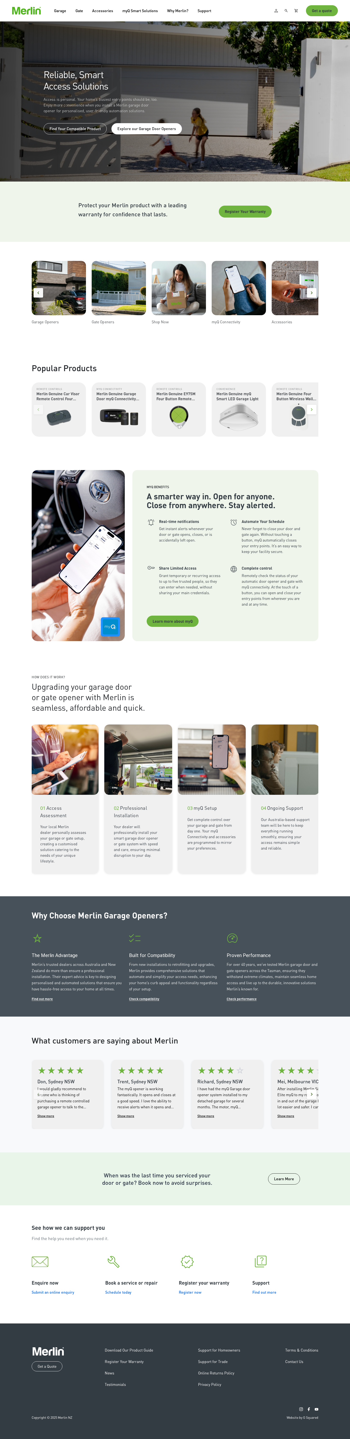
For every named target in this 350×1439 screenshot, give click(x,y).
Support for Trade (213, 1361)
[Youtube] (316, 1409)
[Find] (286, 11)
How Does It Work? (48, 677)
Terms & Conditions (301, 1350)
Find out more (42, 999)
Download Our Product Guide (129, 1350)
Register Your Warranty (245, 211)
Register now (190, 1292)
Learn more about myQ (173, 621)
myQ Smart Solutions (140, 10)
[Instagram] (301, 1409)
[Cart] (296, 11)
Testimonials (115, 1384)
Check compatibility (144, 999)
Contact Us (294, 1361)
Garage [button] (60, 10)
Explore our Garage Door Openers (146, 128)
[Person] (276, 11)
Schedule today (118, 1292)
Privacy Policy (209, 1384)
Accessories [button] (102, 10)
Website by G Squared (302, 1417)
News (109, 1372)
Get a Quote (47, 1366)
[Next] (311, 293)
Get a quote (322, 10)
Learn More (284, 1178)
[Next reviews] (311, 1094)
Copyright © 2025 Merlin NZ (52, 1417)
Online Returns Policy (216, 1372)
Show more (45, 1116)
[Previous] (38, 293)
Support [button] (204, 10)
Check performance (242, 999)
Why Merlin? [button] (177, 10)
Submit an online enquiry (53, 1292)
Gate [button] (79, 10)
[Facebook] (309, 1409)
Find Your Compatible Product (75, 128)
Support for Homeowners (219, 1350)
